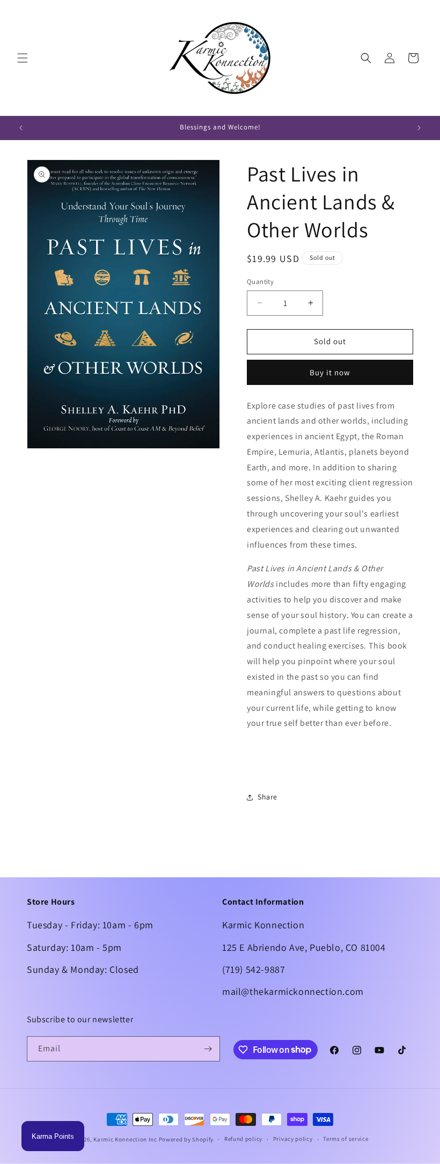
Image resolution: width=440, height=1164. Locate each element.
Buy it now (330, 372)
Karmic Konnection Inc (125, 1139)
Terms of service (345, 1139)
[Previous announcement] (21, 128)
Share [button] (267, 797)
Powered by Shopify (186, 1139)
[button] (22, 58)
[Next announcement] (419, 128)
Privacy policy (293, 1139)
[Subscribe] (207, 1048)
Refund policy (243, 1139)
